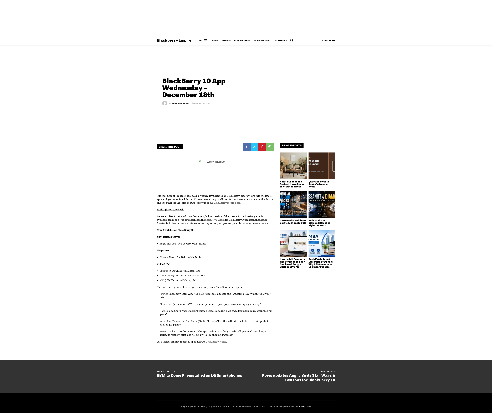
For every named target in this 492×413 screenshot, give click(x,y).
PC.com (164, 257)
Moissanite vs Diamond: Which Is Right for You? (319, 223)
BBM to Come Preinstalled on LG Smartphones (199, 375)
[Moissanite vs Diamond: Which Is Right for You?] (322, 204)
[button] (291, 40)
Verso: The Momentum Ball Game (178, 321)
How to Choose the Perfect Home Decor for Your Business (292, 184)
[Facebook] (247, 147)
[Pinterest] (262, 147)
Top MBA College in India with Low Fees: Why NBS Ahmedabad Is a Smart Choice (321, 263)
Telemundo (166, 275)
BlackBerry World (214, 219)
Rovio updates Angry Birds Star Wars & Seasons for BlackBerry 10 (298, 377)
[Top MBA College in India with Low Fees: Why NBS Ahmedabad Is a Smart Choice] (322, 243)
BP (161, 243)
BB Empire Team (180, 103)
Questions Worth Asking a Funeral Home (319, 184)
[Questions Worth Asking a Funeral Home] (322, 165)
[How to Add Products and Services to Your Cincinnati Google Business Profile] (293, 243)
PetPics (164, 293)
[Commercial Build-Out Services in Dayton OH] (293, 204)
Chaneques (166, 304)
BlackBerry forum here (227, 202)
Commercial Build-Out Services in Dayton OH (293, 222)
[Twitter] (254, 147)
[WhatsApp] (270, 147)
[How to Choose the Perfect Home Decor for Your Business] (293, 165)
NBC (162, 280)
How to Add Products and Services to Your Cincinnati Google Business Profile (292, 263)
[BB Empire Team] (165, 103)
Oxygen (164, 270)
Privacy (302, 406)
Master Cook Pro (169, 331)
